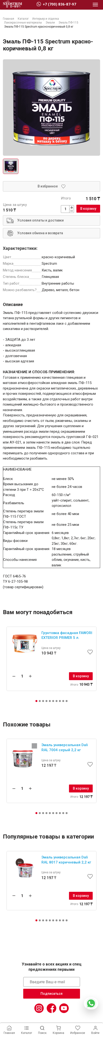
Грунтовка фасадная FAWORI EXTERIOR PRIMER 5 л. (66, 635)
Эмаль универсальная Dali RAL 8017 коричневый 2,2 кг (66, 859)
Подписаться (51, 993)
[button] (36, 701)
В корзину (88, 208)
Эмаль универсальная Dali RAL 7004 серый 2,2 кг (64, 747)
